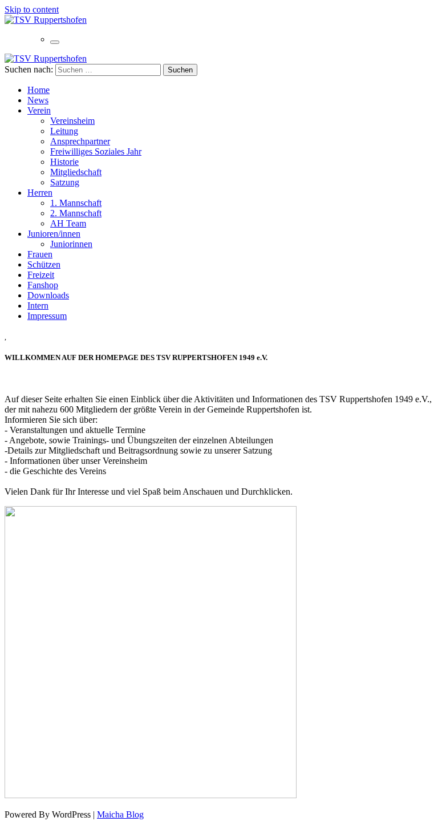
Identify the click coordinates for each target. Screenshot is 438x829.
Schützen (43, 264)
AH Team (68, 223)
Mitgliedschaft (76, 172)
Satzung (64, 182)
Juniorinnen (71, 244)
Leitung (64, 131)
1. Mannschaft (76, 203)
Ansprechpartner (80, 141)
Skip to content (32, 9)
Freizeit (40, 275)
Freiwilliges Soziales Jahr (95, 151)
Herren (39, 192)
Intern (37, 305)
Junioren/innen (53, 233)
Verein (39, 110)
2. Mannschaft (76, 213)
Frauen (39, 254)
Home (38, 90)
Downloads (48, 295)
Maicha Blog (120, 814)
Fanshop (42, 285)
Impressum (47, 316)
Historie (64, 162)
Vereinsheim (72, 121)
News (37, 100)
